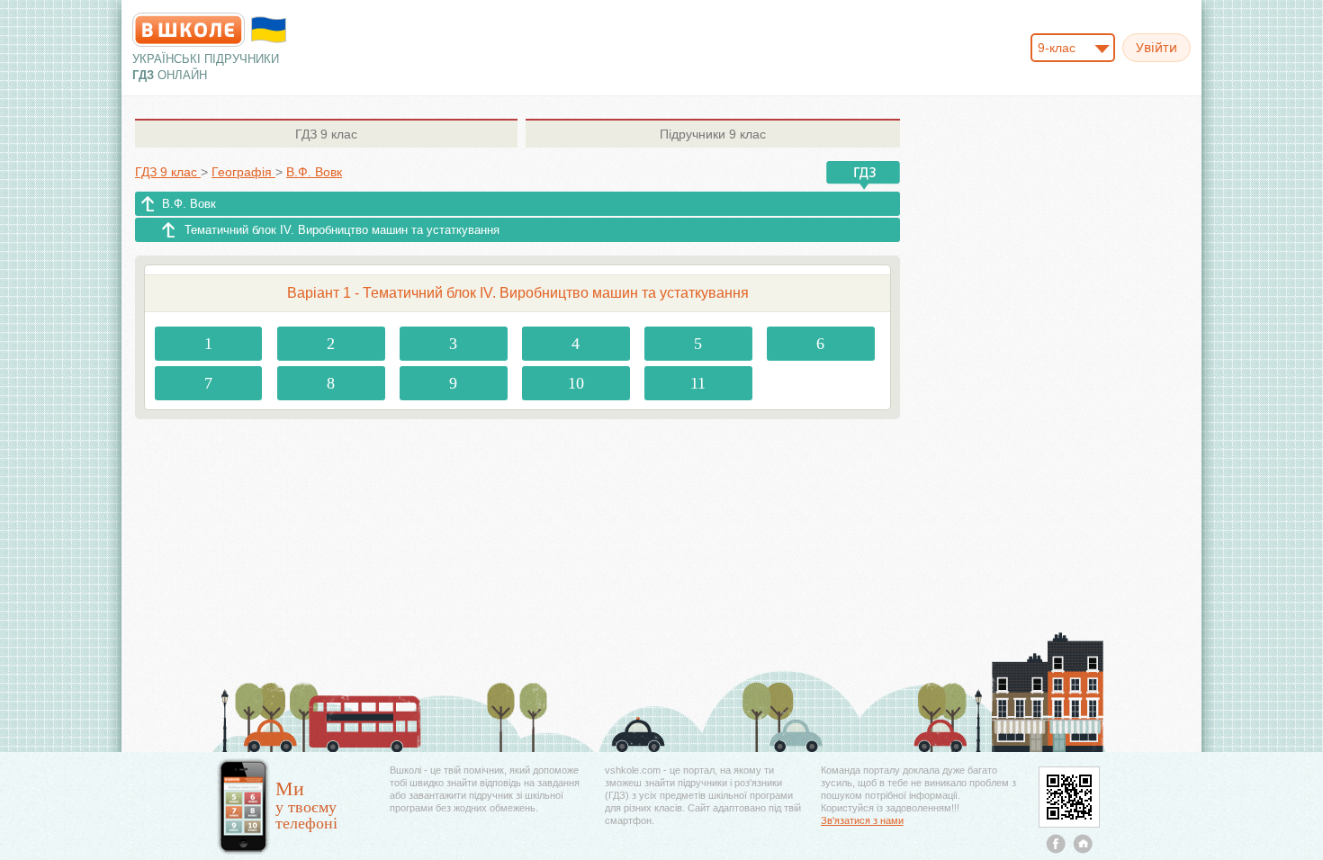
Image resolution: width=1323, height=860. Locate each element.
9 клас (326, 134)
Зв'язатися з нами (862, 820)
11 (698, 383)
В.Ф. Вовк (189, 204)
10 (576, 383)
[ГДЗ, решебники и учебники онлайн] (188, 30)
